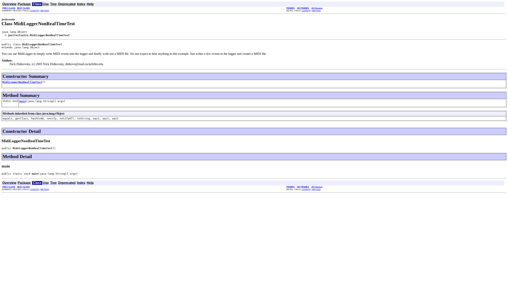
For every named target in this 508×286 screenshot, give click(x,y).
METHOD (44, 11)
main (22, 101)
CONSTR (34, 11)
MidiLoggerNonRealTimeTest (22, 82)
